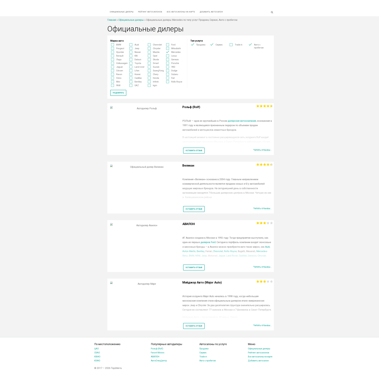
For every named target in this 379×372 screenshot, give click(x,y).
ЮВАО (97, 356)
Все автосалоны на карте (181, 12)
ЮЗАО (97, 360)
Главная (111, 20)
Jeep (137, 48)
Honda (156, 78)
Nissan (138, 52)
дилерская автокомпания (242, 120)
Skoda (156, 59)
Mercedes (176, 52)
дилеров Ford (208, 242)
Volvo (118, 78)
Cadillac (138, 78)
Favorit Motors (157, 352)
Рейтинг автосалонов (150, 12)
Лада (118, 59)
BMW (118, 45)
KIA (136, 56)
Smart (156, 63)
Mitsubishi (176, 48)
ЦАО (96, 348)
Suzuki (156, 67)
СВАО (97, 352)
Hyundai (120, 52)
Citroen (119, 70)
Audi (137, 45)
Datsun (138, 59)
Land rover (139, 67)
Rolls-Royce (176, 82)
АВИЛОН (155, 356)
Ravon (119, 74)
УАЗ (173, 67)
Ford (173, 45)
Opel (155, 56)
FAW (118, 85)
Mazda (156, 52)
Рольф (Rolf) (157, 348)
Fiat (173, 78)
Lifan (137, 70)
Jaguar (119, 67)
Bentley (138, 82)
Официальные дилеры (122, 12)
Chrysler (157, 48)
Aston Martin (189, 251)
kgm (155, 85)
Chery (155, 74)
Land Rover (232, 255)
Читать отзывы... (262, 149)
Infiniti (156, 82)
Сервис (219, 45)
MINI (197, 255)
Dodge (174, 70)
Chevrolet (157, 45)
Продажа (200, 45)
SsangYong (158, 70)
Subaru (174, 74)
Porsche (175, 63)
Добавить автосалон (211, 12)
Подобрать (118, 93)
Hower (138, 74)
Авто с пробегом (259, 46)
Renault (119, 56)
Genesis (175, 59)
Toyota (138, 63)
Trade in (238, 45)
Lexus (174, 56)
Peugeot (120, 48)
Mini (118, 82)
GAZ (137, 85)
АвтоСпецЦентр (159, 360)
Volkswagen (122, 63)
